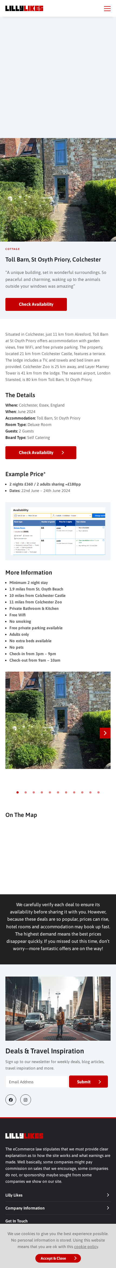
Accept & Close (53, 1258)
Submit (83, 1081)
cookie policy (86, 1246)
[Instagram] (27, 1099)
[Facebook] (12, 1099)
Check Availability (36, 304)
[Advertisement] (58, 83)
